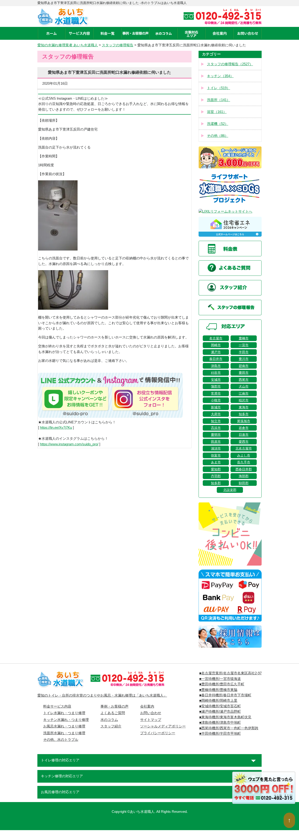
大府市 (216, 414)
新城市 (216, 407)
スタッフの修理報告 (117, 45)
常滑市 (216, 393)
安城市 (216, 379)
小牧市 (216, 400)
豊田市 (244, 372)
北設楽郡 (229, 490)
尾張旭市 (243, 421)
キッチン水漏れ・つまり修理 (66, 720)
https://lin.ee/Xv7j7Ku (56, 427)
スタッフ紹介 (110, 726)
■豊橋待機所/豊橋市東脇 (218, 690)
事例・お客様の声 (114, 706)
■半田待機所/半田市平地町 (220, 733)
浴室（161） (217, 112)
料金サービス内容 (57, 706)
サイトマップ (150, 720)
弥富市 (216, 455)
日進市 (244, 434)
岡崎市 (216, 345)
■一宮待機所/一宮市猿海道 (220, 679)
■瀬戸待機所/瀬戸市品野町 (220, 711)
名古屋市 (215, 338)
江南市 (244, 393)
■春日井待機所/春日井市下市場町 (225, 695)
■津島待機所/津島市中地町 (220, 722)
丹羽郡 (216, 476)
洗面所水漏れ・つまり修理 (64, 733)
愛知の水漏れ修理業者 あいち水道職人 (67, 45)
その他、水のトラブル (60, 739)
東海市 (244, 407)
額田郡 (244, 483)
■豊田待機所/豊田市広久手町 (221, 684)
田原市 (216, 441)
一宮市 (244, 345)
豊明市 (216, 434)
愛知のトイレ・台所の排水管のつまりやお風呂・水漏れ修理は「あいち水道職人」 (102, 695)
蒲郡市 (216, 386)
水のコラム (109, 720)
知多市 (244, 414)
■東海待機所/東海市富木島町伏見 (225, 717)
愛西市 (244, 441)
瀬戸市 (216, 352)
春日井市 (215, 359)
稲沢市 (244, 400)
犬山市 (244, 386)
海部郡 (244, 476)
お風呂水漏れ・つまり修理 (64, 726)
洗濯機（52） (217, 124)
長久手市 (243, 462)
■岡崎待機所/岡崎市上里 (218, 700)
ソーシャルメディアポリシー (163, 726)
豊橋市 (244, 338)
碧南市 (244, 366)
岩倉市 (244, 428)
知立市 (216, 421)
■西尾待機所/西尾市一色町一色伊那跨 (228, 728)
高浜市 (216, 428)
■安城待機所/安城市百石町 (220, 706)
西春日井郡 (243, 469)
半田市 (244, 352)
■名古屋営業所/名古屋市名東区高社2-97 (230, 673)
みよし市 (243, 455)
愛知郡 (216, 469)
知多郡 (216, 483)
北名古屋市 (243, 448)
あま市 (216, 462)
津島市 (216, 366)
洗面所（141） (218, 100)
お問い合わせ (150, 713)
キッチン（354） (220, 76)
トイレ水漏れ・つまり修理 (64, 713)
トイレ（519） (218, 88)
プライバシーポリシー (157, 733)
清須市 (216, 448)
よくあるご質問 (112, 713)
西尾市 (244, 379)
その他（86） (217, 136)
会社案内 (147, 706)
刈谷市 (216, 372)
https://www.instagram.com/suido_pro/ (69, 444)
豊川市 (244, 359)
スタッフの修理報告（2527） (230, 64)
